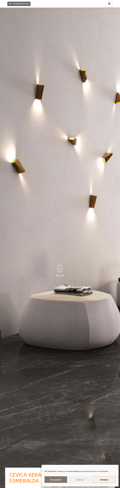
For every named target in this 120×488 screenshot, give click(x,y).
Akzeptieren (56, 479)
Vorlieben (104, 479)
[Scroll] (60, 262)
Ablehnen (80, 479)
